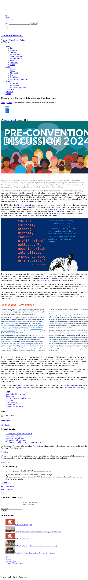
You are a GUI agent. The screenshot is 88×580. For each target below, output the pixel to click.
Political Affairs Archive (14, 563)
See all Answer (7, 489)
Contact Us (14, 63)
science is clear (9, 357)
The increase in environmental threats (19, 434)
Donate (8, 17)
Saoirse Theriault (10, 120)
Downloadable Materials (19, 79)
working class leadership (14, 406)
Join (7, 15)
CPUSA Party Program (23, 525)
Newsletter (9, 92)
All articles (14, 83)
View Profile (5, 425)
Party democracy (16, 58)
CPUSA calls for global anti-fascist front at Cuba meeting (36, 546)
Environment (10, 400)
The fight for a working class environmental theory (24, 442)
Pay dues (13, 50)
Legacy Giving (11, 90)
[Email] (46, 107)
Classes (12, 71)
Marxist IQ (14, 73)
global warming (11, 402)
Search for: (5, 23)
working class (10, 404)
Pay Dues (9, 19)
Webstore (13, 61)
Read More (5, 483)
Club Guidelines (16, 56)
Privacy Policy (11, 561)
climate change (11, 396)
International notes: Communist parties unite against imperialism (38, 532)
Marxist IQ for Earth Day (15, 438)
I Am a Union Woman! (14, 436)
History (12, 75)
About (8, 46)
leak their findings (60, 213)
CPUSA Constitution (23, 539)
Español (8, 94)
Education (13, 69)
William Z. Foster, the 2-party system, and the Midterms (35, 553)
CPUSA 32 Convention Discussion (18, 398)
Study (8, 67)
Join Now (4, 452)
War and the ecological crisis (16, 440)
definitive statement (23, 388)
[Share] (46, 111)
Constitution (14, 52)
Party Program (15, 54)
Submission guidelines (18, 87)
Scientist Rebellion (54, 209)
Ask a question (7, 486)
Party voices (14, 85)
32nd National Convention (15, 394)
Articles (8, 81)
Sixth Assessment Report (26, 205)
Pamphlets (14, 77)
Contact (8, 559)
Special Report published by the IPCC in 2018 (57, 278)
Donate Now (5, 462)
